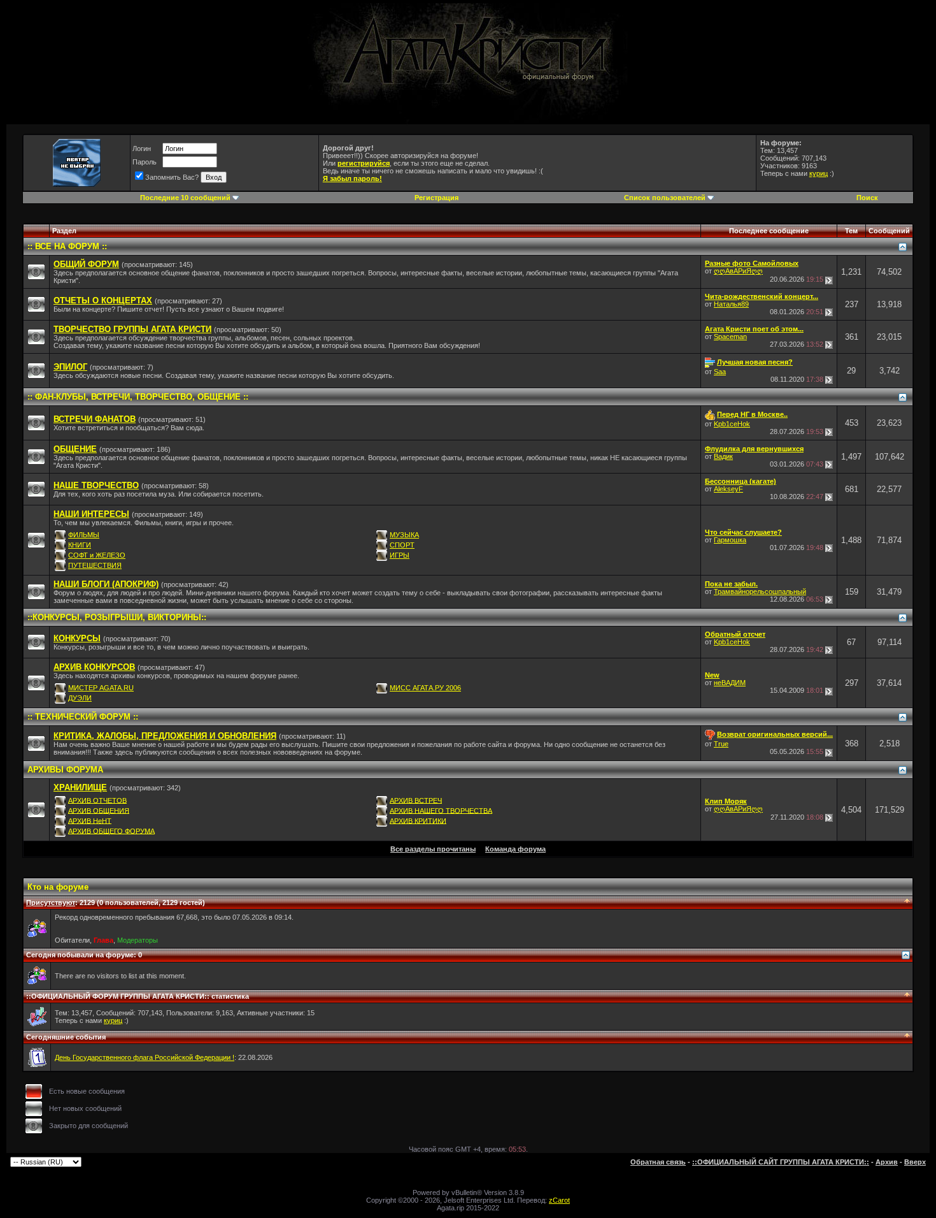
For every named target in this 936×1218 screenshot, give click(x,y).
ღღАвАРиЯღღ (738, 271)
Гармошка (730, 540)
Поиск (867, 197)
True (721, 744)
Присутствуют (50, 902)
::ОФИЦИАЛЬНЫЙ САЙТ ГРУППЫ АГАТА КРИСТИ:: (780, 1162)
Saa (720, 371)
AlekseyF (728, 489)
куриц (818, 173)
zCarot (559, 1200)
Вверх (915, 1162)
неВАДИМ (730, 682)
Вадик (723, 456)
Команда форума (515, 849)
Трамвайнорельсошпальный (760, 591)
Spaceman (730, 336)
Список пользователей (665, 197)
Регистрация (436, 197)
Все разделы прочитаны (433, 849)
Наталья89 (731, 304)
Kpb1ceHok (732, 424)
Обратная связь (658, 1162)
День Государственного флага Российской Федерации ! (144, 1057)
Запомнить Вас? (172, 177)
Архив (887, 1162)
